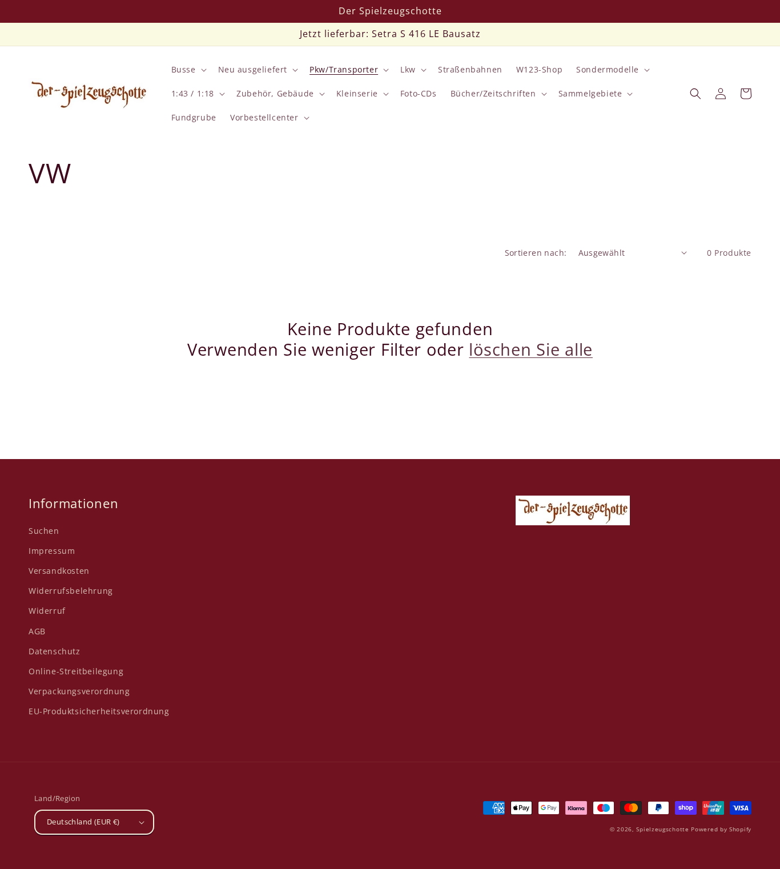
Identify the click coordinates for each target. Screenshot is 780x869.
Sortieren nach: (536, 252)
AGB (37, 631)
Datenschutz (55, 651)
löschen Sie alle (531, 349)
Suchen (44, 530)
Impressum (52, 550)
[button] (187, 70)
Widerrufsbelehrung (71, 590)
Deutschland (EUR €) (83, 821)
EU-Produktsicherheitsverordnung (99, 711)
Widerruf (47, 610)
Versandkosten (59, 570)
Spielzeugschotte (662, 829)
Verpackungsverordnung (79, 691)
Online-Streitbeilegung (76, 671)
